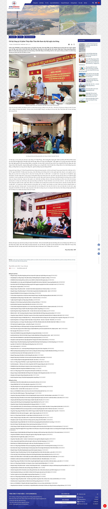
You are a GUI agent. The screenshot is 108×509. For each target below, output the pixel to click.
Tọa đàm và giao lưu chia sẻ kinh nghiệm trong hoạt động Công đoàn (25, 474)
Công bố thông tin (65, 2)
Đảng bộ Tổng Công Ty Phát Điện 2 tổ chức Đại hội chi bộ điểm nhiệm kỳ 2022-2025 (28, 357)
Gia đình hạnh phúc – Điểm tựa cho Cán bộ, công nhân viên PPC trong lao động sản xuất (29, 364)
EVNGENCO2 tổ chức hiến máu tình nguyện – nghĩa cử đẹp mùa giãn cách (26, 413)
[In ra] (72, 44)
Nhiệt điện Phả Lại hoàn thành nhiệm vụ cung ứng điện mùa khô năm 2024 (91, 95)
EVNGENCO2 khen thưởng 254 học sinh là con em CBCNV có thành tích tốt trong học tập (29, 279)
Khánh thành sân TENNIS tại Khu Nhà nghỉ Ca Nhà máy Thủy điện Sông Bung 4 (27, 443)
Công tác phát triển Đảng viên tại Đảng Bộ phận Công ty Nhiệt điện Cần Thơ (26, 402)
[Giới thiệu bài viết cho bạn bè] (69, 44)
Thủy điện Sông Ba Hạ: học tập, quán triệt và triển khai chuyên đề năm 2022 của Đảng (28, 386)
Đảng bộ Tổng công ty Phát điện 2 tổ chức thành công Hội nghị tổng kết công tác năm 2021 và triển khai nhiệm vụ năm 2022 (36, 397)
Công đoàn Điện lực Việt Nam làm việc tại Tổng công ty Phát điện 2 (24, 467)
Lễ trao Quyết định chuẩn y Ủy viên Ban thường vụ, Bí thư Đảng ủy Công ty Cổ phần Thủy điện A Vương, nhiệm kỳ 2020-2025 (37, 406)
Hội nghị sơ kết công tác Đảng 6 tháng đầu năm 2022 (21, 375)
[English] (96, 2)
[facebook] (99, 245)
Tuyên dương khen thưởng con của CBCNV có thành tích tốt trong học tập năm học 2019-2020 (30, 472)
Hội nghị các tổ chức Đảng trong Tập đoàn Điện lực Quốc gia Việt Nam (25, 302)
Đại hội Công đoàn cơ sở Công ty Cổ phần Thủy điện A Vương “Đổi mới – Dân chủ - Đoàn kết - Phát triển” (32, 319)
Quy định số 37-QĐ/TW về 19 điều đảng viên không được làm (23, 344)
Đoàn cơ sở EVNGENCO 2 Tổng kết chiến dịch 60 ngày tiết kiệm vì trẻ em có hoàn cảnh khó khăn (31, 483)
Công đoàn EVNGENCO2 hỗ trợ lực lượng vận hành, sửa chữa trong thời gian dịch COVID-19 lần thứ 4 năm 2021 (34, 408)
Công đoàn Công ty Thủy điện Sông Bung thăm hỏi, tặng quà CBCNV (25, 404)
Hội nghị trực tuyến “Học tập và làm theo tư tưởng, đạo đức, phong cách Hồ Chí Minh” (28, 419)
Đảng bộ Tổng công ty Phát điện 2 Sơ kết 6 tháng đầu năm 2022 (24, 355)
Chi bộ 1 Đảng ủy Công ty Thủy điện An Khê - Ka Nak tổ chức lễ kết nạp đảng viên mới (28, 417)
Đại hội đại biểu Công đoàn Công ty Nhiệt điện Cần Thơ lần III (23, 304)
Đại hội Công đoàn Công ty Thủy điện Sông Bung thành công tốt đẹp (25, 377)
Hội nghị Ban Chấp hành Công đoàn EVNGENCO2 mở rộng (23, 368)
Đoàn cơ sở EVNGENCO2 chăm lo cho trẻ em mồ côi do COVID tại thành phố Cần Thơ (28, 390)
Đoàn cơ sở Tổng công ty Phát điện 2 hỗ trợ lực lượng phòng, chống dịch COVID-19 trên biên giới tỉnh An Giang (34, 445)
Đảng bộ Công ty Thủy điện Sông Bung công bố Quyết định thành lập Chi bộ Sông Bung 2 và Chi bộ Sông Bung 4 (34, 341)
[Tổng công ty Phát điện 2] (14, 5)
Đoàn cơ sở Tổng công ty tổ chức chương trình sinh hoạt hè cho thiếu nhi (26, 370)
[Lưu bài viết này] (74, 44)
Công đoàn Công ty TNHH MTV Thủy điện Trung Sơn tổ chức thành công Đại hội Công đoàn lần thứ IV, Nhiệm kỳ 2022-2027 (36, 315)
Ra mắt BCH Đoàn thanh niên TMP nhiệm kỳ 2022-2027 (22, 353)
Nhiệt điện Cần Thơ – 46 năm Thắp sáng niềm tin (92, 84)
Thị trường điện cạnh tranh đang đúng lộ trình (92, 89)
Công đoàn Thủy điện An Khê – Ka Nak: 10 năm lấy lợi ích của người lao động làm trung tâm (30, 439)
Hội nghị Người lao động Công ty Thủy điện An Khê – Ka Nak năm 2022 (25, 297)
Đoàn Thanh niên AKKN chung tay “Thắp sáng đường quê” (23, 393)
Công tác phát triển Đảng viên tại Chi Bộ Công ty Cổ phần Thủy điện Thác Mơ (27, 399)
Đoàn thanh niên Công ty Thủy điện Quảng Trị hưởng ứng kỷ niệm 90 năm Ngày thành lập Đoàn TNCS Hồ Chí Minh (34, 447)
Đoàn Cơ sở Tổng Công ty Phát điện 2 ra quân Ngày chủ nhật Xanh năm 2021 (26, 415)
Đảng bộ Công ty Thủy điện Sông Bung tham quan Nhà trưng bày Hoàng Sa (26, 450)
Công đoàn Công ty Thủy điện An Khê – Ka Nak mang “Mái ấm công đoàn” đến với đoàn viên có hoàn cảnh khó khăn (35, 478)
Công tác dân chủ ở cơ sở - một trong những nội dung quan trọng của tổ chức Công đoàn (29, 348)
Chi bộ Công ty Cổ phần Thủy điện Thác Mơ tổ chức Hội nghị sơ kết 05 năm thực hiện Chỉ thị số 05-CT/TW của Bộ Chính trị (36, 426)
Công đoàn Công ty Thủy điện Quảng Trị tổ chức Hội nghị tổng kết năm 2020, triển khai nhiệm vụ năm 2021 (33, 452)
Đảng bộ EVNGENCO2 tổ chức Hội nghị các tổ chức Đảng (22, 293)
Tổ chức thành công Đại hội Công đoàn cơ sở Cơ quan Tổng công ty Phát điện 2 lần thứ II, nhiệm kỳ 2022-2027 (33, 306)
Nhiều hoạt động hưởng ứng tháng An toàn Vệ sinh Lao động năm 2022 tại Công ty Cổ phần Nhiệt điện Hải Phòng (34, 350)
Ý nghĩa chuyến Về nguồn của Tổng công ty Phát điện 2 (22, 299)
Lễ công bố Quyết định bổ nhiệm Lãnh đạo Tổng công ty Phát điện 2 (92, 80)
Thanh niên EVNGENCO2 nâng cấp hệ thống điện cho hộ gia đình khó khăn (26, 333)
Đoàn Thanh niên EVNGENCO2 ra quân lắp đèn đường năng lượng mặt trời (26, 337)
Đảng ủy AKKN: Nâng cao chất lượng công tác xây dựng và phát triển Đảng (26, 326)
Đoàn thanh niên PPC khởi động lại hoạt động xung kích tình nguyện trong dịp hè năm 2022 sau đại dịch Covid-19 (34, 284)
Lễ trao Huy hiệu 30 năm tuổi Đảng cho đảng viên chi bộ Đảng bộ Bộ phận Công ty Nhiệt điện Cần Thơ (32, 454)
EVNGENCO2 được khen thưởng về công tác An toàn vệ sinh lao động (25, 366)
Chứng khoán (74, 2)
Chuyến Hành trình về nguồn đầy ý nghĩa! (19, 436)
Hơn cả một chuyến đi (15, 346)
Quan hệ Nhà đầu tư (54, 2)
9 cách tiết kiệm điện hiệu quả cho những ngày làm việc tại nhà (91, 55)
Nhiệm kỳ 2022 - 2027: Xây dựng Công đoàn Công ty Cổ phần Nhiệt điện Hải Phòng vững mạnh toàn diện (32, 313)
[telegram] (99, 254)
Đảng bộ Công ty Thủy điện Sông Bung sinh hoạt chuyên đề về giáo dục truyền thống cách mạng (31, 275)
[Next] (99, 22)
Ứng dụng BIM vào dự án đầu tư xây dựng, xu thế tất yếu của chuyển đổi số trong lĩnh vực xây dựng (89, 69)
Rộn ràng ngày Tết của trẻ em (17, 330)
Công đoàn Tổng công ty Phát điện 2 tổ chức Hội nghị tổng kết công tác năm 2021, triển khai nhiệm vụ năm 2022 (34, 395)
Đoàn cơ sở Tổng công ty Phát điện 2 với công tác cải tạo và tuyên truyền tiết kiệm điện (29, 463)
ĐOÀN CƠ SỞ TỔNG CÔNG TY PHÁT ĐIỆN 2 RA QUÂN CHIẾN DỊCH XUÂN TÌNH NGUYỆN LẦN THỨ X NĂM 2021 (34, 456)
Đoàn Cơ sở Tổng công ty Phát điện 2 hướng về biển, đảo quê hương (25, 476)
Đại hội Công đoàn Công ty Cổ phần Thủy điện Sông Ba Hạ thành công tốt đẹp (27, 308)
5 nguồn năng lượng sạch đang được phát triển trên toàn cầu (91, 45)
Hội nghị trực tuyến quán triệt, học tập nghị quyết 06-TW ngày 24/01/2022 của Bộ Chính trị (29, 339)
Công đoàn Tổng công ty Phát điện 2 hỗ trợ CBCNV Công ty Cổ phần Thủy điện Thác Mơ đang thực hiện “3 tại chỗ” (34, 410)
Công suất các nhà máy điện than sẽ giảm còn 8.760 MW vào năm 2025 (92, 75)
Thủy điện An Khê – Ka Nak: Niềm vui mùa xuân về (21, 388)
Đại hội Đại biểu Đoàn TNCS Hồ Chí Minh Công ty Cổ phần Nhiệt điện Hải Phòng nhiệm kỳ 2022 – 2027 (32, 335)
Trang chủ (35, 2)
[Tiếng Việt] (99, 2)
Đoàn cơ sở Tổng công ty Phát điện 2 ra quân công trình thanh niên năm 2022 (27, 361)
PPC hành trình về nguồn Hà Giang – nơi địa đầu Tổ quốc (22, 324)
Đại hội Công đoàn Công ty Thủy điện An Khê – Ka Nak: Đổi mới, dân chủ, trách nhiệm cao (29, 310)
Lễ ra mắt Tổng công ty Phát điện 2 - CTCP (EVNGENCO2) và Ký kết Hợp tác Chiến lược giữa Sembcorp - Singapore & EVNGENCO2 (89, 61)
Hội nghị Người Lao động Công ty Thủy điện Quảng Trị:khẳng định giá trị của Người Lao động (30, 277)
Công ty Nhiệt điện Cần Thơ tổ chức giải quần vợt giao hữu (23, 384)
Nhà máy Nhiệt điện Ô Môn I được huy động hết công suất (92, 100)
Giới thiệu (41, 2)
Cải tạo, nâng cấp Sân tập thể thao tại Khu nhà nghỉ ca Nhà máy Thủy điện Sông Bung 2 (29, 441)
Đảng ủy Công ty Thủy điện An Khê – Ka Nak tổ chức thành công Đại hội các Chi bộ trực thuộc (30, 288)
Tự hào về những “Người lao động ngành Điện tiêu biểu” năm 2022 (24, 359)
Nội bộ (85, 2)
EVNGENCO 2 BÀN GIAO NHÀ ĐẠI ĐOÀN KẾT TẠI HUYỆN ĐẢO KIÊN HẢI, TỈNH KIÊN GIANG (30, 458)
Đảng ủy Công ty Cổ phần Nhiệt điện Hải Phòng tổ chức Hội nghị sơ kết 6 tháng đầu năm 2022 (30, 372)
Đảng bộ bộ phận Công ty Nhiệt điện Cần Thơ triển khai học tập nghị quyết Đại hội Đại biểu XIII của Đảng (32, 422)
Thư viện (80, 2)
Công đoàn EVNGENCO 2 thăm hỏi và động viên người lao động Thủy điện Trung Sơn (28, 434)
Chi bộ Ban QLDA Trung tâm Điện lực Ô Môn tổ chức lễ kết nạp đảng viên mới (27, 481)
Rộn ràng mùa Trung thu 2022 (17, 286)
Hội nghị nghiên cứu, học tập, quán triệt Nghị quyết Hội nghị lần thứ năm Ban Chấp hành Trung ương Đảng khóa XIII (34, 282)
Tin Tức (46, 2)
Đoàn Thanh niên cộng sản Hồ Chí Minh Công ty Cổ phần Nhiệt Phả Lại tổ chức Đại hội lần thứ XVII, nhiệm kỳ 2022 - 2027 (36, 328)
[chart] (99, 249)
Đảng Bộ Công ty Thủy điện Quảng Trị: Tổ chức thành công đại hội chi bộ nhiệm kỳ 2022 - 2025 (30, 291)
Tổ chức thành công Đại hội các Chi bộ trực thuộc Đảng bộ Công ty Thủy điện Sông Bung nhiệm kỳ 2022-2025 (33, 295)
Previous (14, 22)
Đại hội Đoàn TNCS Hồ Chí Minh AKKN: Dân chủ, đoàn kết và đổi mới (25, 382)
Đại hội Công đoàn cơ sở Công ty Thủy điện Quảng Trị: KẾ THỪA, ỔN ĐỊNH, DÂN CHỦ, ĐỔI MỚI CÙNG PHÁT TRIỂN (35, 322)
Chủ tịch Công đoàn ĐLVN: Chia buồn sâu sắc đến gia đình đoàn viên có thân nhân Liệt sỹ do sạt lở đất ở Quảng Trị (35, 469)
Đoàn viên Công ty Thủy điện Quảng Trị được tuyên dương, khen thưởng (26, 424)
